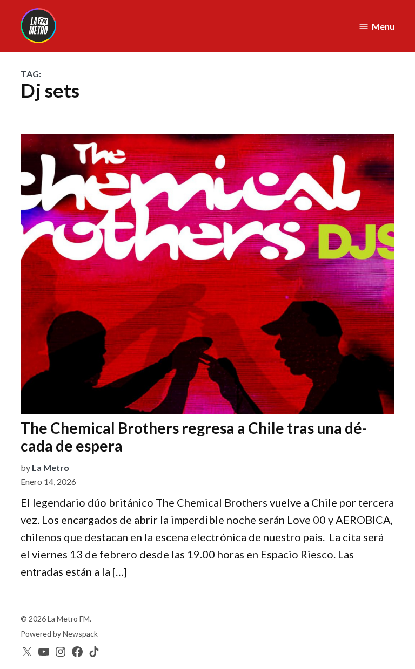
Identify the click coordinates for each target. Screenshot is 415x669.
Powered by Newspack (59, 633)
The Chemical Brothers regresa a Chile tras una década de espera (194, 437)
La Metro (50, 467)
